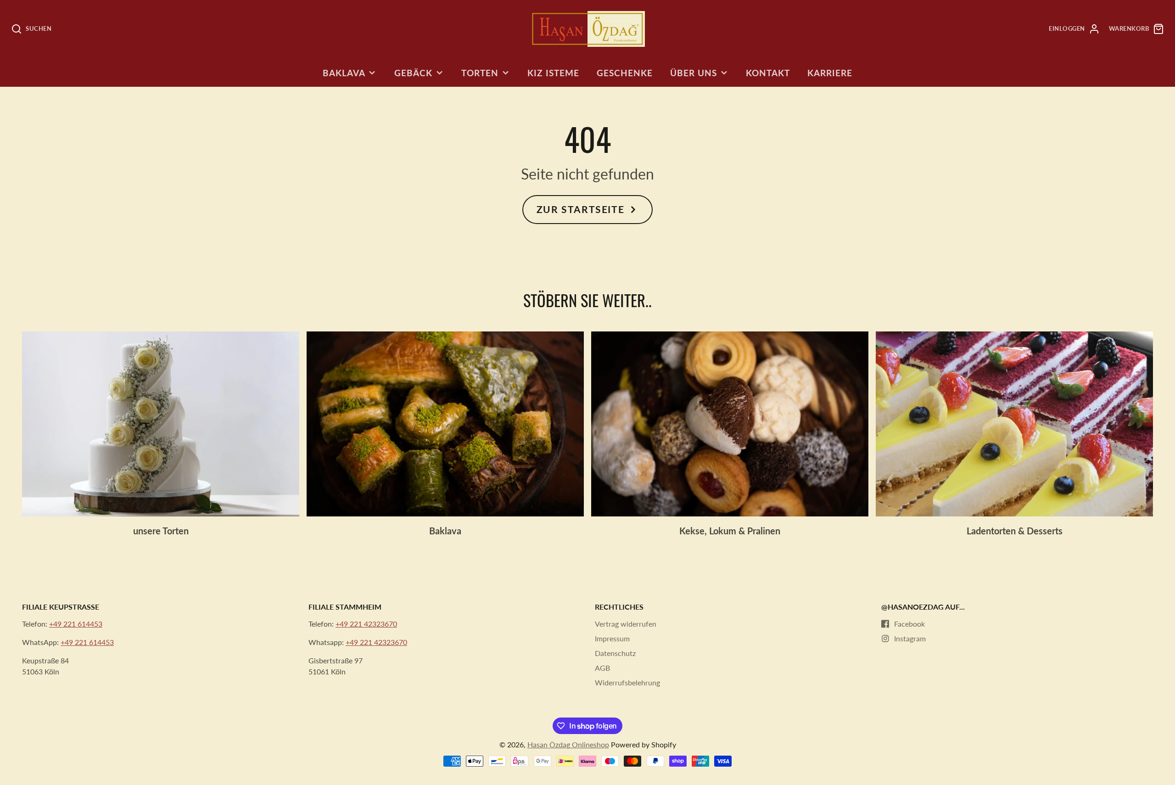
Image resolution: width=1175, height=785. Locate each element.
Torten (479, 72)
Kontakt (768, 72)
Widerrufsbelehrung (627, 682)
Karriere (829, 72)
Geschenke (625, 72)
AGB (602, 667)
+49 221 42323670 (366, 623)
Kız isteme (553, 72)
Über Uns (693, 72)
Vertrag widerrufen (625, 623)
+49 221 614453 (75, 623)
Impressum (612, 638)
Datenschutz (615, 653)
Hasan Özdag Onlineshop (568, 744)
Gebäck (413, 72)
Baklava (344, 72)
